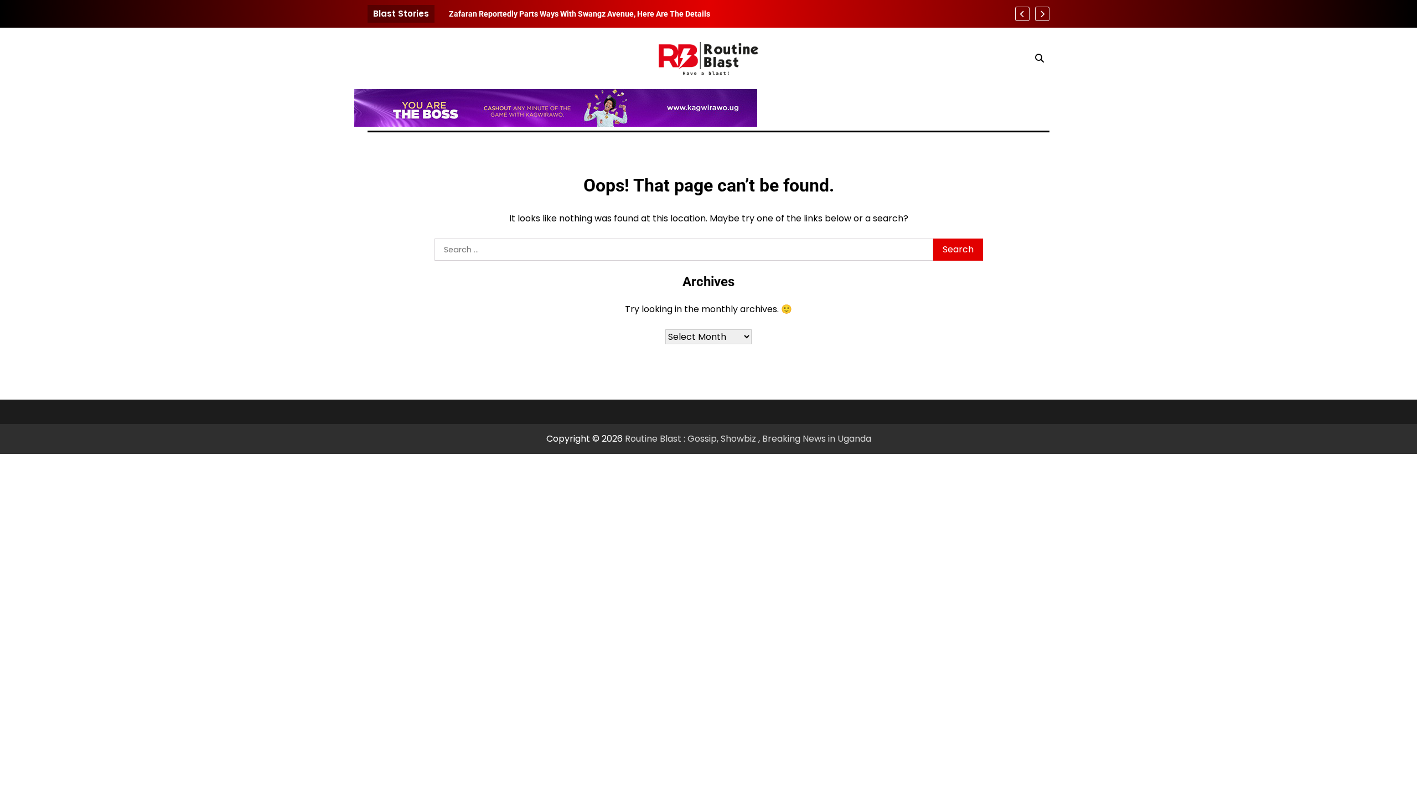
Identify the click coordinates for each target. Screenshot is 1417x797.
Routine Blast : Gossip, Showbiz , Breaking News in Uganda (748, 438)
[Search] (1039, 58)
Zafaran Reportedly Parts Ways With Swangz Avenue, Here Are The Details (579, 13)
